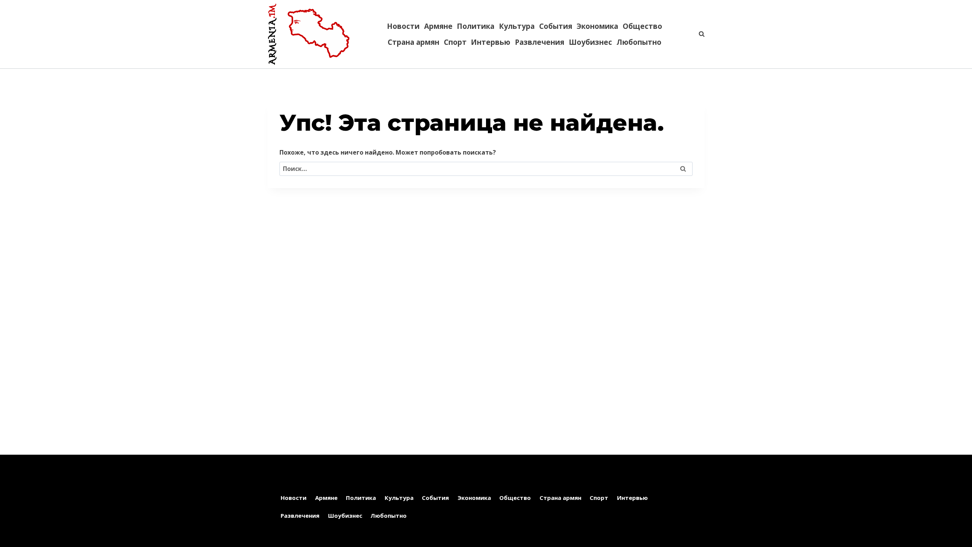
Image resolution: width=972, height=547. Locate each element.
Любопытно (639, 42)
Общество (642, 26)
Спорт (455, 42)
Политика (475, 26)
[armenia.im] (308, 34)
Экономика (597, 26)
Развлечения (539, 42)
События (555, 26)
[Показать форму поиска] (698, 34)
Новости (403, 26)
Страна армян (413, 42)
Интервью (490, 42)
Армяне (438, 26)
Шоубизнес (590, 42)
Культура (517, 26)
